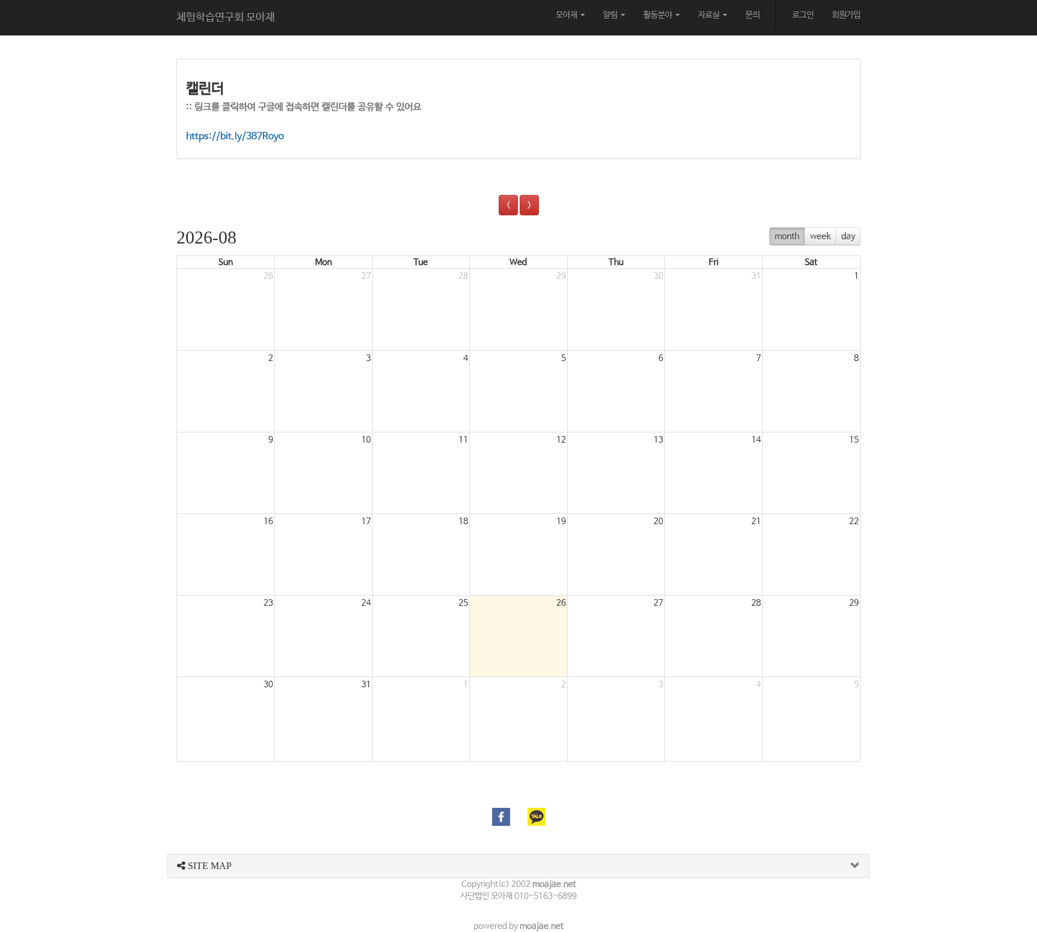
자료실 (709, 15)
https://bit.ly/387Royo (235, 136)
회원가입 (846, 15)
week (820, 236)
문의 (752, 15)
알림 (611, 15)
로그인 (803, 15)
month (787, 236)
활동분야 (658, 15)
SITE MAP (208, 866)
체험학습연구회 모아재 (225, 17)
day (848, 236)
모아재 (567, 15)
